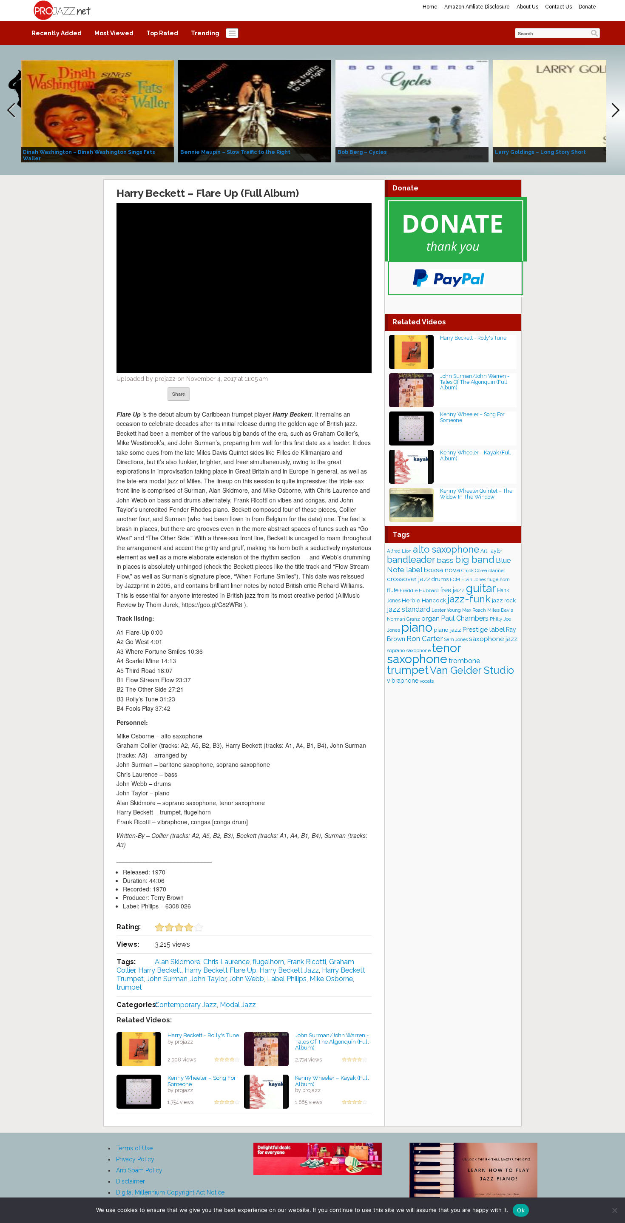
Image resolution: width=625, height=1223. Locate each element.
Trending (205, 33)
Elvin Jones (473, 579)
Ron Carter (424, 638)
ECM (455, 579)
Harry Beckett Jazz (289, 970)
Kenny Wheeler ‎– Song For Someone (202, 1080)
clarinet (497, 570)
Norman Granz (403, 619)
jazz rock (504, 600)
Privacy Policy (135, 1159)
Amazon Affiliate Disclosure (477, 7)
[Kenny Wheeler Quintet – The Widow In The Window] (411, 504)
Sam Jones (456, 639)
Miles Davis (500, 610)
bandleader (411, 559)
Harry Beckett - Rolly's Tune (203, 1035)
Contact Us (558, 7)
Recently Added (56, 33)
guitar (481, 588)
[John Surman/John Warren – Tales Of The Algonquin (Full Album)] (266, 1048)
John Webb (246, 979)
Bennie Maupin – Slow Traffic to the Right (235, 152)
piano (416, 627)
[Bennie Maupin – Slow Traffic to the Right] (254, 110)
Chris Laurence (226, 962)
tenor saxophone (424, 653)
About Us (527, 7)
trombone (464, 661)
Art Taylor (491, 551)
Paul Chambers (465, 618)
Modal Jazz (238, 1005)
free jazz (452, 589)
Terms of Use (134, 1148)
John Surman (167, 979)
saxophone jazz (493, 639)
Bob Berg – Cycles (362, 152)
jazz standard (408, 609)
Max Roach (474, 610)
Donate (587, 7)
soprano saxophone (409, 650)
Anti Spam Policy (139, 1170)
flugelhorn (268, 962)
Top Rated (162, 33)
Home (430, 7)
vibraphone (402, 680)
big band (474, 559)
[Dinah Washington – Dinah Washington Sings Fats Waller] (97, 110)
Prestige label (484, 629)
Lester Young (446, 610)
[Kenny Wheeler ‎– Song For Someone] (138, 1091)
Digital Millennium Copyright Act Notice (170, 1192)
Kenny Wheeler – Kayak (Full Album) (332, 1080)
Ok (521, 1210)
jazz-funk (469, 598)
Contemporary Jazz (186, 1005)
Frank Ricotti (306, 962)
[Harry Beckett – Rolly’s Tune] (138, 1048)
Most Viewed (114, 33)
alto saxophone (446, 549)
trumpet (129, 987)
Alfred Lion (399, 551)
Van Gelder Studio (472, 670)
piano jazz (447, 629)
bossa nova (442, 570)
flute (392, 590)
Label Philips (287, 979)
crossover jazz (408, 579)
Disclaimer (130, 1181)
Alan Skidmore (177, 962)
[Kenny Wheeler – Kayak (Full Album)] (266, 1091)
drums (440, 579)
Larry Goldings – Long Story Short (540, 152)
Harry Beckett (160, 970)
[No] (614, 1210)
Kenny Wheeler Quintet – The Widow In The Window (476, 494)
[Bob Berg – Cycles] (412, 110)
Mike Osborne (331, 979)
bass (445, 560)
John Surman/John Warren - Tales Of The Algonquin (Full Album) (332, 1041)
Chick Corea (474, 570)
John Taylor (208, 979)
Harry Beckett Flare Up (220, 970)
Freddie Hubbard (419, 590)
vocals (427, 681)
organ (430, 618)
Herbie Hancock (424, 600)
